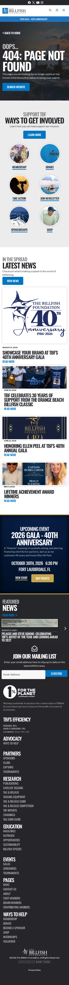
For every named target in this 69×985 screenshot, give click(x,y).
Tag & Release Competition (18, 806)
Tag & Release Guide (14, 801)
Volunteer (9, 941)
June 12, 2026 (10, 441)
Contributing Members (16, 907)
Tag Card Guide (12, 819)
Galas (6, 864)
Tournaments (11, 772)
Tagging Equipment (14, 797)
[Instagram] (42, 2)
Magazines (9, 831)
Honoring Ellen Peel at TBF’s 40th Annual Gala (34, 448)
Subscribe (56, 673)
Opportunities (11, 840)
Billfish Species (12, 849)
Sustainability (11, 844)
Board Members (12, 903)
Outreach (8, 835)
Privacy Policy (34, 970)
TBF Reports (10, 810)
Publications (10, 783)
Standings (9, 815)
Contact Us (9, 889)
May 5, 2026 (9, 487)
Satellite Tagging (13, 788)
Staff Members (11, 898)
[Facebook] (29, 2)
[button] (65, 628)
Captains (8, 767)
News (6, 885)
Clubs (6, 763)
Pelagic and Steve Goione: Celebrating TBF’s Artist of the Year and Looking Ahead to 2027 (30, 636)
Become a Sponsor (14, 928)
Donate (7, 923)
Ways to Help (11, 743)
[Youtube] (38, 2)
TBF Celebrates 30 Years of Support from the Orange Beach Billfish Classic (34, 400)
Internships (10, 937)
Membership (10, 919)
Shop (6, 932)
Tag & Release (11, 792)
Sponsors (9, 758)
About (6, 894)
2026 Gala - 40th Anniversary (33, 19)
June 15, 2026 (10, 390)
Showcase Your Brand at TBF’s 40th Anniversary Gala (30, 354)
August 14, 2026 (10, 347)
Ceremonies (10, 868)
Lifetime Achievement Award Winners (29, 494)
